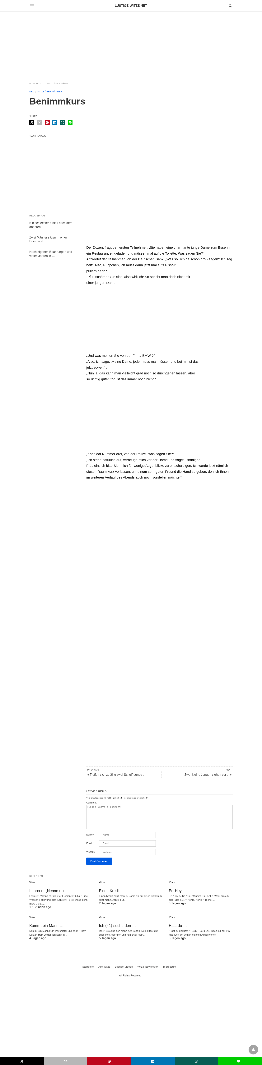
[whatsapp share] (62, 122)
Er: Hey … (178, 891)
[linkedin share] (54, 122)
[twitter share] (31, 122)
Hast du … (178, 926)
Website (90, 852)
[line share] (70, 122)
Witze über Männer (58, 83)
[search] (230, 6)
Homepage (35, 83)
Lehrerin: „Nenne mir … (49, 891)
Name (90, 835)
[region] (131, 44)
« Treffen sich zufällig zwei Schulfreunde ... (116, 774)
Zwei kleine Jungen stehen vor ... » (208, 774)
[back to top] (253, 1049)
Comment (91, 803)
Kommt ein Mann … (46, 926)
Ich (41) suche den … (117, 926)
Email (90, 843)
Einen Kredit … (112, 891)
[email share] (39, 122)
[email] (65, 1061)
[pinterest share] (47, 122)
